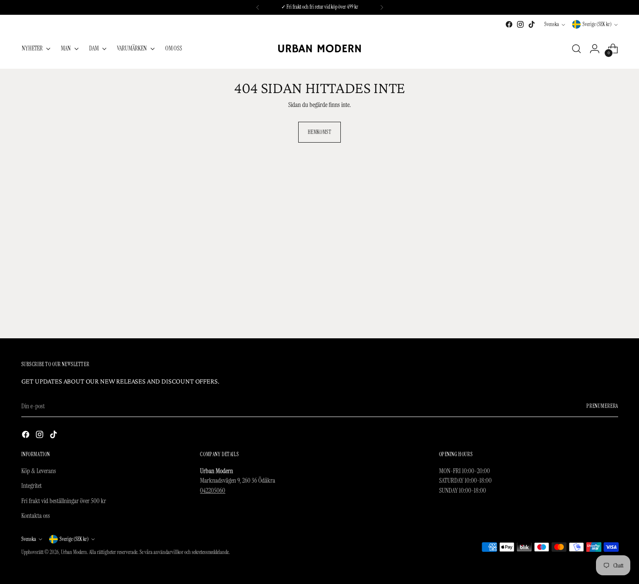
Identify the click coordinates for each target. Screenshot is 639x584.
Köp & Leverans (38, 471)
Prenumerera (602, 406)
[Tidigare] (257, 7)
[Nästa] (381, 7)
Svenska (551, 24)
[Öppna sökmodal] (576, 48)
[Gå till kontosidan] (594, 48)
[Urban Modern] (319, 48)
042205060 (212, 490)
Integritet (31, 485)
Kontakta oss (35, 515)
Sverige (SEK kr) (597, 24)
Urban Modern (74, 552)
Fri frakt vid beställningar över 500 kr (63, 501)
